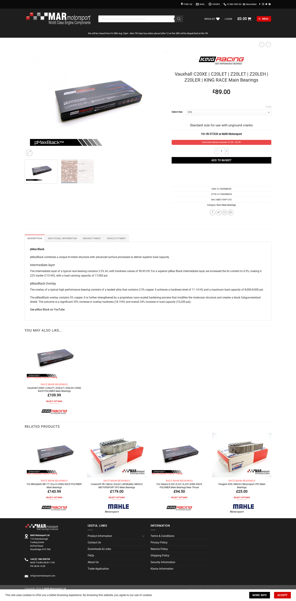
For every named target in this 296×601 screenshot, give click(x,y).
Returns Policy (159, 549)
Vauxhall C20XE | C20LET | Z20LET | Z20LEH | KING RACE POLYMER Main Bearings (54, 389)
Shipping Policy (160, 555)
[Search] (179, 18)
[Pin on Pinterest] (230, 212)
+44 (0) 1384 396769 (40, 559)
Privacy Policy (159, 542)
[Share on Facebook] (212, 212)
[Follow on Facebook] (260, 4)
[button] (249, 4)
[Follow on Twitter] (266, 4)
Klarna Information (162, 568)
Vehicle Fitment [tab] (116, 238)
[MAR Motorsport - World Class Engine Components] (59, 18)
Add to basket (221, 160)
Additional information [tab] (62, 238)
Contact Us (94, 542)
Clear (268, 107)
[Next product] (261, 44)
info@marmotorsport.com (42, 575)
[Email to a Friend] (224, 212)
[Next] (159, 103)
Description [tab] (34, 238)
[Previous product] (268, 44)
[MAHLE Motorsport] (117, 508)
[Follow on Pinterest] (270, 4)
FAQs (91, 555)
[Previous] (32, 103)
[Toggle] (143, 536)
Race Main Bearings (226, 205)
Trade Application (98, 568)
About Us (93, 562)
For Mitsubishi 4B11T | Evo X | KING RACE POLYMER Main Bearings (54, 486)
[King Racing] (54, 412)
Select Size (177, 112)
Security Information (163, 562)
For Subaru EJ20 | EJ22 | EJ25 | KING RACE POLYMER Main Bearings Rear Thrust (179, 486)
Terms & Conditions (162, 536)
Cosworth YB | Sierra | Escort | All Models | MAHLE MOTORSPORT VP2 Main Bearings (117, 486)
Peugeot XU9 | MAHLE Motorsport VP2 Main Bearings (241, 486)
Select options (54, 401)
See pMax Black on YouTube (47, 309)
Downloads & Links (99, 549)
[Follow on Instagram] (263, 4)
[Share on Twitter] (218, 212)
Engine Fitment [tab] (92, 238)
